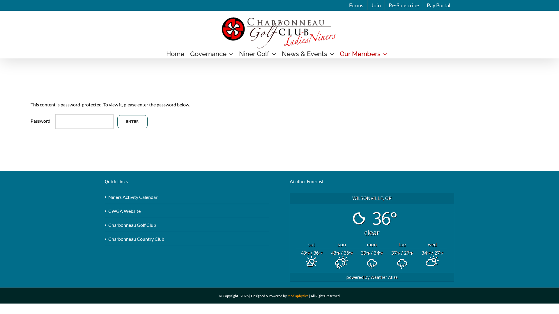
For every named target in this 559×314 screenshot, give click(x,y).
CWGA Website (124, 211)
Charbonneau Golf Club (132, 225)
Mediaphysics (297, 296)
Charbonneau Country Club (136, 239)
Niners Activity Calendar (133, 197)
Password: (41, 121)
